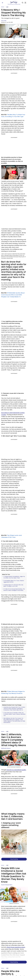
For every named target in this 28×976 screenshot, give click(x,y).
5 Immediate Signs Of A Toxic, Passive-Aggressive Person (14, 581)
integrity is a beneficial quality (16, 770)
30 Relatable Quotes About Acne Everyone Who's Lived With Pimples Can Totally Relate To (13, 295)
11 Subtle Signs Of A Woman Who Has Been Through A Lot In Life (13, 585)
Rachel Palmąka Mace (6, 884)
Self (7, 7)
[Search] (22, 2)
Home (2, 7)
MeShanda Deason (6, 748)
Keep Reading (14, 859)
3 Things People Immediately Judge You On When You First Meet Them (14, 577)
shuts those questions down (16, 947)
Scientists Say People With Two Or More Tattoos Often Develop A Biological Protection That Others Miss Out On (14, 709)
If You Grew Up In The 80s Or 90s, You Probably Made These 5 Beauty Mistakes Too (14, 714)
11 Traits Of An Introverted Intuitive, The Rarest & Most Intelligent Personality (14, 589)
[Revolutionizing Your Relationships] (14, 2)
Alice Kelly (3, 20)
